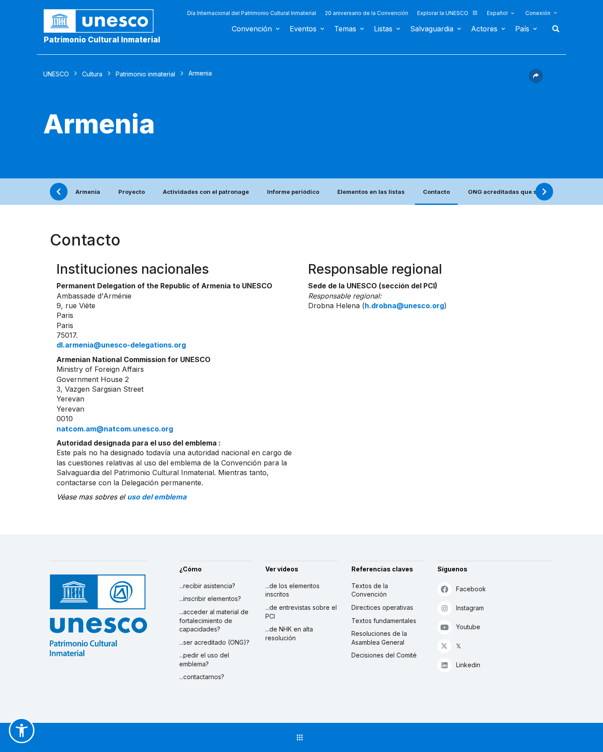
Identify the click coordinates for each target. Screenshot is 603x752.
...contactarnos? (201, 676)
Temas (345, 28)
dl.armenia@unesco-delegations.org (121, 344)
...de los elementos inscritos (292, 590)
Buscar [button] (553, 29)
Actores (484, 28)
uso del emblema (156, 496)
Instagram (470, 608)
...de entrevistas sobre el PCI (301, 612)
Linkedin (468, 665)
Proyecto (131, 191)
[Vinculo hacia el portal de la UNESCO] (103, 21)
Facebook (471, 589)
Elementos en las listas (371, 191)
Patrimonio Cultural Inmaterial (102, 39)
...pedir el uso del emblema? (204, 659)
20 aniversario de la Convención (366, 13)
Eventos (303, 28)
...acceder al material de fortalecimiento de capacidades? (214, 620)
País (522, 28)
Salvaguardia (431, 28)
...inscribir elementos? (210, 598)
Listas (383, 28)
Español (497, 13)
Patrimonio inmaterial (145, 74)
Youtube (468, 627)
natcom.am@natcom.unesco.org (115, 428)
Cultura (92, 74)
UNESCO (56, 74)
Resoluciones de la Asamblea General (379, 638)
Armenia (87, 191)
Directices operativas (382, 607)
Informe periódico (293, 191)
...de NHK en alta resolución (289, 633)
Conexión (537, 13)
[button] (536, 80)
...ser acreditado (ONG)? (214, 642)
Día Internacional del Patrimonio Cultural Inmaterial (251, 13)
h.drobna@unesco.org (404, 305)
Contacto (436, 191)
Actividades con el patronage (206, 191)
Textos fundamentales (383, 620)
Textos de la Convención (369, 590)
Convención (252, 28)
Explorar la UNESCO (442, 13)
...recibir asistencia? (207, 586)
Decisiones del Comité (384, 655)
